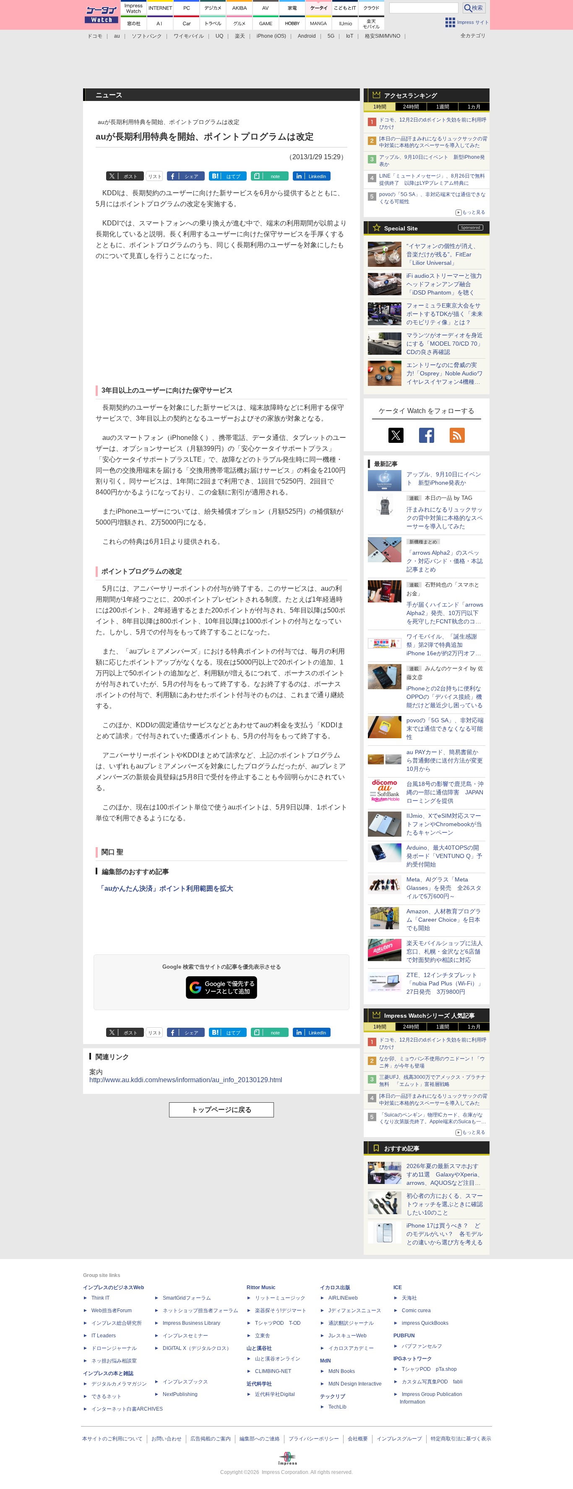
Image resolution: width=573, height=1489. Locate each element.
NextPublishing (180, 1394)
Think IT (100, 1298)
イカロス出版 (335, 1287)
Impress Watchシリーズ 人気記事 (429, 1015)
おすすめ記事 (401, 1148)
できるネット (106, 1396)
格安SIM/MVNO (382, 36)
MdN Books (341, 1371)
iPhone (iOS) (271, 36)
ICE (397, 1287)
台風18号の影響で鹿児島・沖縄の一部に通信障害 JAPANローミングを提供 (445, 792)
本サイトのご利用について (112, 1439)
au (117, 36)
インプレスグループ (399, 1439)
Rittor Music (261, 1287)
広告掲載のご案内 (210, 1439)
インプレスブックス (185, 1382)
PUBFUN (404, 1336)
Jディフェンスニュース (354, 1310)
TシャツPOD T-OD (278, 1323)
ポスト (131, 176)
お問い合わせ (166, 1439)
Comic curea (416, 1310)
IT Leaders (103, 1336)
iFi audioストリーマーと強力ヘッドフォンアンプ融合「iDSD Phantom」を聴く (444, 284)
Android (307, 36)
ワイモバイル (189, 36)
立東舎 (262, 1336)
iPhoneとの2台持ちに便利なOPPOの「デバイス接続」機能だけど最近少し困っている (444, 696)
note (275, 176)
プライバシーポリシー (314, 1439)
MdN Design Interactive (355, 1384)
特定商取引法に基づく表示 (461, 1439)
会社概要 (358, 1439)
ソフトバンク (147, 36)
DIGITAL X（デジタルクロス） (197, 1348)
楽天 (240, 36)
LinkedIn (317, 176)
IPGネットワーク (412, 1359)
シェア (191, 176)
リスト (155, 176)
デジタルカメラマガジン (119, 1384)
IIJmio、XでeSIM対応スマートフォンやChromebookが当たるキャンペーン (444, 824)
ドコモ (94, 36)
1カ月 (474, 107)
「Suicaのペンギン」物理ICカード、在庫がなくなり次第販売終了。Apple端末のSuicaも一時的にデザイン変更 (432, 1122)
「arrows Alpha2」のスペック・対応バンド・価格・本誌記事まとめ (444, 561)
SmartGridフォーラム (187, 1298)
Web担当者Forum (111, 1310)
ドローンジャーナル (114, 1348)
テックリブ (332, 1396)
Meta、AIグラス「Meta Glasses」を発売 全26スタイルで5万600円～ (444, 888)
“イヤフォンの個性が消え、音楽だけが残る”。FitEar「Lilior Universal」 (442, 254)
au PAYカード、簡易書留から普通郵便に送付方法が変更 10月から (447, 760)
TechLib (337, 1407)
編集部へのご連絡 (260, 1439)
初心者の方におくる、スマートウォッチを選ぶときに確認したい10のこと (444, 1204)
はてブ (233, 176)
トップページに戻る (221, 1109)
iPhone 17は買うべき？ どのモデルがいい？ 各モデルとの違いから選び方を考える (444, 1234)
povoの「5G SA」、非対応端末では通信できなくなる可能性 (445, 728)
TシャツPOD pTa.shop (429, 1369)
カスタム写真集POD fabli (432, 1382)
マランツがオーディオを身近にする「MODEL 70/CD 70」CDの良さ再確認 (444, 343)
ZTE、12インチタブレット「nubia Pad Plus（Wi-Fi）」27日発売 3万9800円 (445, 983)
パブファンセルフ (422, 1346)
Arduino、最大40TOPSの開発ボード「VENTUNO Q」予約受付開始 (444, 856)
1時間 (379, 107)
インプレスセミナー (185, 1336)
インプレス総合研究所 (116, 1323)
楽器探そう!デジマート (281, 1310)
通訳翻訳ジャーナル (351, 1323)
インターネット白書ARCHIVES (127, 1409)
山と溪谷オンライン (277, 1359)
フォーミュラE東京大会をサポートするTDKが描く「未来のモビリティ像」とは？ (444, 314)
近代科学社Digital (275, 1394)
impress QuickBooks (425, 1323)
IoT (349, 36)
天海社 (409, 1298)
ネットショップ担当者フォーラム (200, 1310)
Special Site (401, 228)
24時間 (411, 107)
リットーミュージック (280, 1298)
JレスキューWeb (347, 1336)
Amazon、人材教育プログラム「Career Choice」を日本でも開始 (443, 919)
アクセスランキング (410, 95)
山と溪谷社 (259, 1348)
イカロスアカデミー (351, 1348)
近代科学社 (259, 1384)
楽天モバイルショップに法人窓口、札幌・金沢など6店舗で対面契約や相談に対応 (444, 951)
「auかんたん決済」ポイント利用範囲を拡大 (165, 888)
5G (331, 36)
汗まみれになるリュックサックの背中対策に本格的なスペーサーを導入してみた (444, 518)
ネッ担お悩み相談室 (114, 1361)
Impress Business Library (191, 1323)
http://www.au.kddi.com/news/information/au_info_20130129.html (185, 1079)
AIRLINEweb (343, 1298)
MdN (325, 1361)
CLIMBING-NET (273, 1371)
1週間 (442, 107)
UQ (219, 36)
